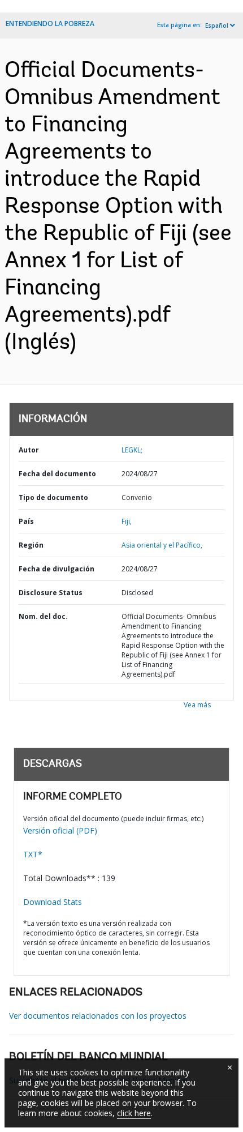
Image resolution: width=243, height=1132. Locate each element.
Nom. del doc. (43, 616)
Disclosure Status (51, 592)
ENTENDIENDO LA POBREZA (50, 23)
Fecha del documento (57, 474)
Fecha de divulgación (56, 569)
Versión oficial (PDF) (60, 830)
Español (216, 25)
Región (31, 545)
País (26, 521)
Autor (29, 450)
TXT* (32, 854)
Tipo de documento (53, 497)
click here (134, 1113)
